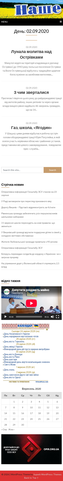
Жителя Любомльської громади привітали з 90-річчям (29, 241)
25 (39, 419)
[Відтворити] (5, 316)
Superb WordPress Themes (47, 474)
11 (39, 407)
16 (22, 413)
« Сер (4, 429)
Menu (4, 21)
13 (57, 407)
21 (5, 419)
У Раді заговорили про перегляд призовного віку (26, 201)
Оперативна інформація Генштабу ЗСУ (21, 247)
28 (5, 424)
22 (14, 419)
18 (39, 413)
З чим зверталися (31, 92)
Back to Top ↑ (31, 477)
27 (57, 419)
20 (57, 413)
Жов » (11, 429)
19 (48, 413)
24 (31, 419)
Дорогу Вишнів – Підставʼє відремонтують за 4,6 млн (28, 207)
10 (31, 407)
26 (48, 419)
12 (48, 407)
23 (22, 419)
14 (5, 413)
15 (14, 413)
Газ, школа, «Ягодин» (31, 127)
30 (22, 424)
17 (31, 413)
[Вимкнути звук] (52, 316)
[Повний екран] (57, 316)
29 (14, 424)
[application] (31, 303)
